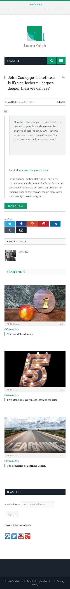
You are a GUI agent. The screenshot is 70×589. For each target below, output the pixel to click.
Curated (61, 102)
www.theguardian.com (36, 170)
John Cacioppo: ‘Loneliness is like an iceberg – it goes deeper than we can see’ (31, 83)
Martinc (12, 102)
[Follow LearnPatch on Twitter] (14, 538)
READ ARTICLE (15, 205)
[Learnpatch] (35, 36)
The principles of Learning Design (26, 465)
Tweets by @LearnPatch (18, 525)
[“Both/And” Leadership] (35, 305)
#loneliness (20, 122)
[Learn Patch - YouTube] (21, 538)
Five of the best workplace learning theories (32, 399)
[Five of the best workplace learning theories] (35, 371)
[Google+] (27, 538)
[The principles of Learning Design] (35, 437)
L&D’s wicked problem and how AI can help (34, 8)
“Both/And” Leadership (20, 334)
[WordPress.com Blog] (7, 538)
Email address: (13, 504)
